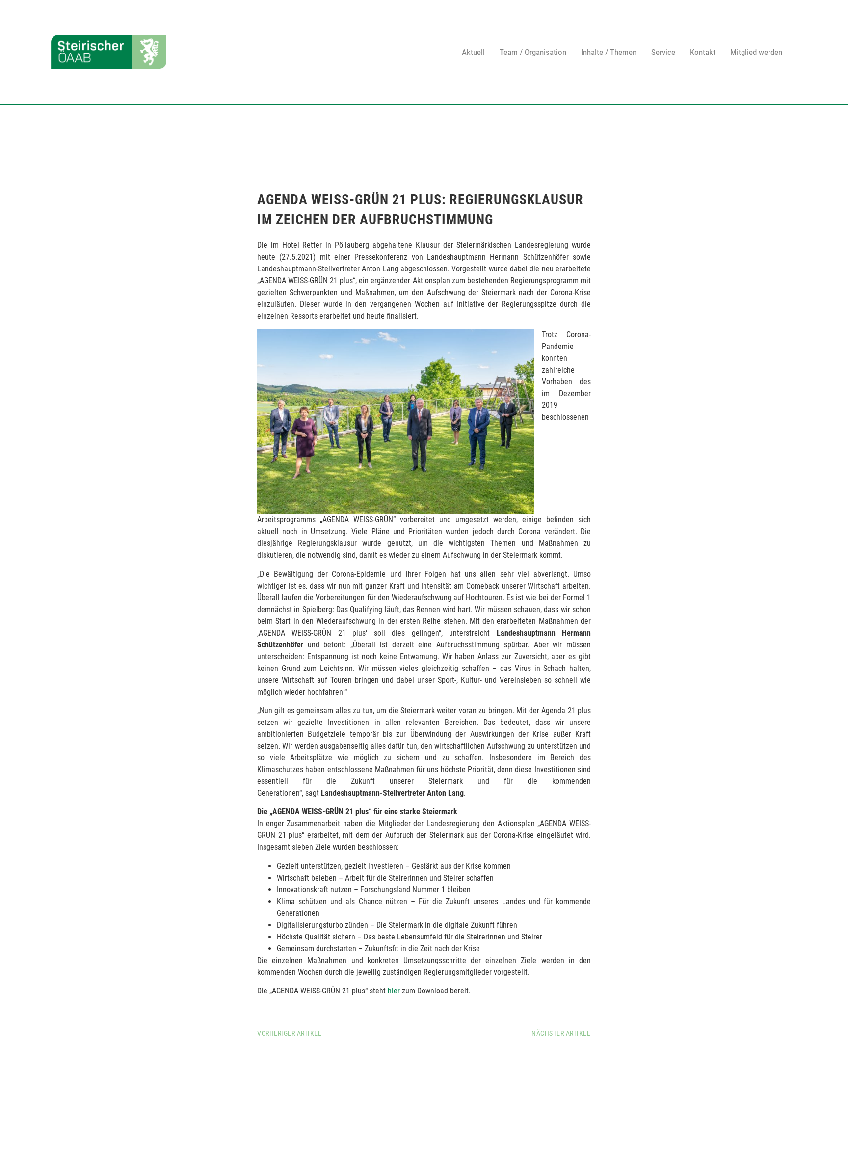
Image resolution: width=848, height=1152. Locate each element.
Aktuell (473, 52)
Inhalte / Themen (608, 52)
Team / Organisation (533, 52)
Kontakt (703, 52)
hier (395, 990)
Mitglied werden (756, 52)
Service (663, 52)
